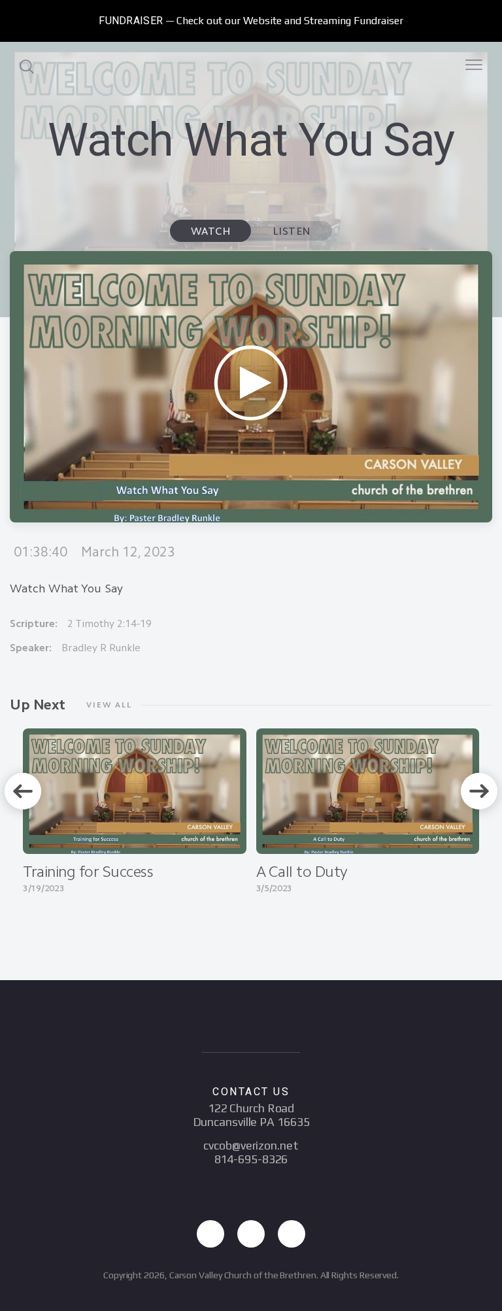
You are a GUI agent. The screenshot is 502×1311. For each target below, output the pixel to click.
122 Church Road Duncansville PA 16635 (251, 1115)
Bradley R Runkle (101, 647)
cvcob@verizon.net (250, 1145)
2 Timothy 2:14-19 (109, 623)
